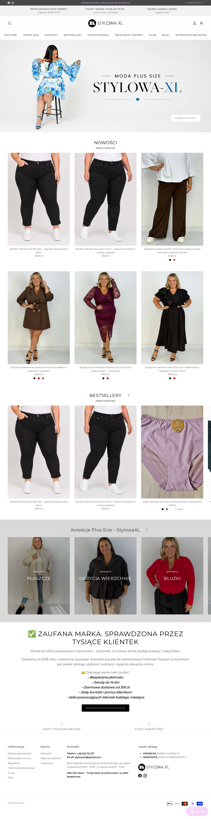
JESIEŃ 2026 (31, 35)
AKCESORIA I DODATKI (129, 35)
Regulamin (14, 763)
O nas (11, 772)
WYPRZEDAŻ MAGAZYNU (191, 35)
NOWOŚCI (51, 35)
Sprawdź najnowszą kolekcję (105, 708)
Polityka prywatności (20, 753)
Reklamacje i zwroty (19, 758)
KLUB (152, 35)
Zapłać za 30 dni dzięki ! (105, 3)
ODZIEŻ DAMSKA (98, 35)
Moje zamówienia (51, 758)
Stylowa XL (19, 803)
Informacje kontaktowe (21, 767)
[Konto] (194, 23)
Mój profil (46, 753)
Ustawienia (47, 763)
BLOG (165, 35)
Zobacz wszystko (105, 148)
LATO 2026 (10, 35)
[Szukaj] (9, 23)
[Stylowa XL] (105, 23)
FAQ (10, 777)
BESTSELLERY (72, 35)
